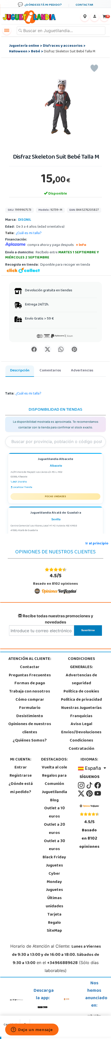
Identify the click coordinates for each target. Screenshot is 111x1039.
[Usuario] (94, 17)
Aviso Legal (81, 724)
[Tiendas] (85, 17)
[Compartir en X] (47, 349)
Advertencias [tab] (82, 370)
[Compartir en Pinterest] (74, 349)
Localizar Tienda (22, 487)
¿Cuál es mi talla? (29, 233)
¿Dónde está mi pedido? (21, 788)
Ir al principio (96, 543)
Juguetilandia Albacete (55, 459)
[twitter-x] (81, 793)
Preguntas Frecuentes (30, 675)
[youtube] (97, 793)
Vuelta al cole (54, 768)
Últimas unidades (54, 902)
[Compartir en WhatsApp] (61, 349)
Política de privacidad (81, 700)
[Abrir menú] (7, 30)
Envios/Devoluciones (81, 732)
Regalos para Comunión (54, 780)
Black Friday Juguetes (54, 861)
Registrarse (21, 776)
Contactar (29, 667)
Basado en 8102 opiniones (55, 579)
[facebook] (97, 785)
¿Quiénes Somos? (30, 741)
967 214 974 (20, 482)
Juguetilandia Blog (54, 796)
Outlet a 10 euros (54, 812)
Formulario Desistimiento (29, 712)
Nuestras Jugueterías (81, 708)
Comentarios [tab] (50, 370)
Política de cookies (81, 692)
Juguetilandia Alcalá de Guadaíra (55, 513)
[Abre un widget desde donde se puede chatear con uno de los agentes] (32, 1030)
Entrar (20, 768)
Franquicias (81, 716)
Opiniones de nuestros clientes (29, 728)
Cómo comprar (29, 700)
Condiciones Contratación (81, 745)
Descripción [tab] (19, 370)
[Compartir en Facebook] (34, 349)
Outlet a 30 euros (54, 845)
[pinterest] (90, 793)
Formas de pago (29, 683)
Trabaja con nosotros (29, 692)
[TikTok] (90, 785)
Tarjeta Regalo (54, 919)
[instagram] (81, 785)
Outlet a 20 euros (54, 829)
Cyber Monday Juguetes (54, 882)
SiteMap (54, 931)
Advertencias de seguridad (81, 679)
